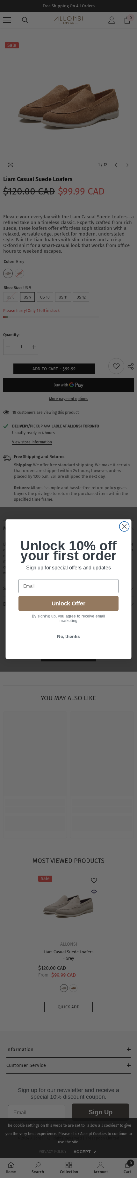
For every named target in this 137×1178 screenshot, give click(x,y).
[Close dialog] (124, 526)
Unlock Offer (68, 603)
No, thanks (68, 635)
